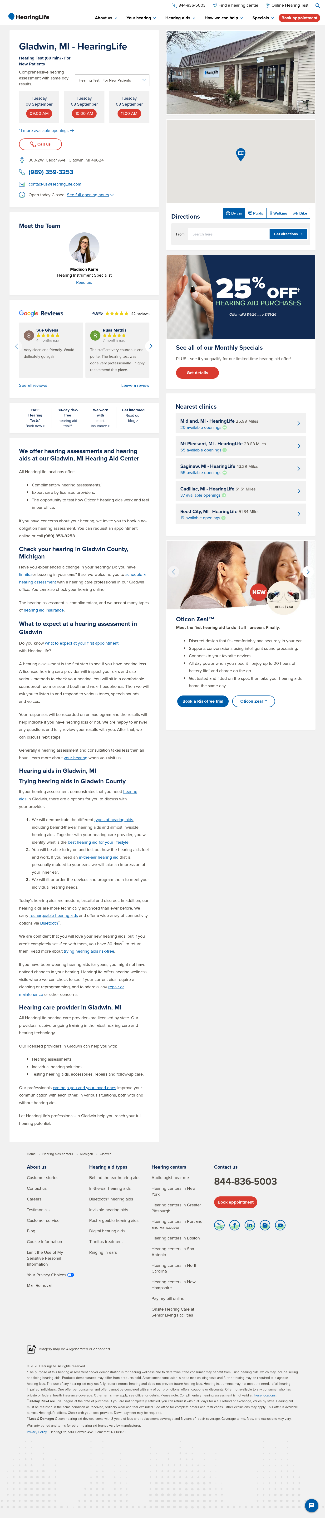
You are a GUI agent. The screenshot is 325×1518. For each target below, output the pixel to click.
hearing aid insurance (44, 610)
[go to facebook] (234, 1226)
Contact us (37, 1188)
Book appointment (299, 18)
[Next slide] (151, 346)
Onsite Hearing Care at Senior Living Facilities (173, 1312)
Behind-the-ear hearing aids (114, 1177)
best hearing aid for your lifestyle (98, 842)
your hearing (75, 758)
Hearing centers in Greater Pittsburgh (176, 1208)
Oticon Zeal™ (253, 701)
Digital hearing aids (107, 1231)
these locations (264, 1395)
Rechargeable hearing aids (113, 1220)
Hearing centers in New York (174, 1191)
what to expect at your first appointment (81, 643)
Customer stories (42, 1177)
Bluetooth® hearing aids (111, 1199)
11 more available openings (44, 130)
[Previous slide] (16, 346)
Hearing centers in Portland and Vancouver (177, 1224)
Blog (31, 1231)
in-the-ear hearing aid (98, 857)
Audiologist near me (170, 1177)
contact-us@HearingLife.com (55, 184)
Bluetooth (49, 923)
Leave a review (135, 385)
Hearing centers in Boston (176, 1238)
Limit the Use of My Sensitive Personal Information (45, 1258)
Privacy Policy (37, 1432)
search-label (317, 5)
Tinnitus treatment (106, 1241)
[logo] (28, 16)
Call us (44, 144)
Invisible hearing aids (108, 1210)
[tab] (106, 18)
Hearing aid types (108, 1166)
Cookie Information (44, 1241)
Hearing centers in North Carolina (174, 1268)
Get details (197, 373)
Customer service (43, 1220)
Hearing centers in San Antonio (173, 1252)
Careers (34, 1199)
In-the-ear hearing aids (110, 1188)
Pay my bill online (168, 1298)
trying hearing (89, 951)
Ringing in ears (103, 1252)
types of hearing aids (113, 820)
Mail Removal (39, 1285)
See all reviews (33, 385)
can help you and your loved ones (84, 1088)
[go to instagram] (265, 1226)
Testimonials (38, 1210)
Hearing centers (169, 1166)
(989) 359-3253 (51, 171)
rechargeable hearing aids (54, 915)
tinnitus (25, 574)
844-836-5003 (245, 1181)
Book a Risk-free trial (202, 701)
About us (37, 1166)
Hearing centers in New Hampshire (174, 1285)
